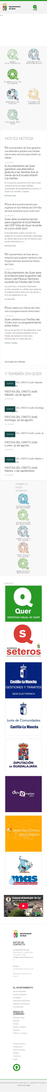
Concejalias (17, 997)
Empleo (15, 1024)
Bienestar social (10, 195)
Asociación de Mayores (23, 523)
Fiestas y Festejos (11, 343)
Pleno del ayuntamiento (21, 1001)
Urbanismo (17, 1056)
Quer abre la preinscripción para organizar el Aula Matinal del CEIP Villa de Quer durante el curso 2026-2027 (23, 224)
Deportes (16, 1021)
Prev (6, 143)
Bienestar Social (18, 1018)
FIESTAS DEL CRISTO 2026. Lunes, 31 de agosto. (21, 444)
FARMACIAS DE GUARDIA (12, 82)
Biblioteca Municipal (24, 572)
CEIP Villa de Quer (23, 556)
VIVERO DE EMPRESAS (34, 102)
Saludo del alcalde (19, 991)
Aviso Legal (26, 1085)
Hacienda (16, 1030)
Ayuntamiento (10, 299)
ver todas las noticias (15, 362)
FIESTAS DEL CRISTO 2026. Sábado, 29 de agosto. (21, 393)
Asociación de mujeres (23, 507)
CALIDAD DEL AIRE (13, 123)
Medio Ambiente (19, 1050)
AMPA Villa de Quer (23, 539)
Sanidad (16, 1053)
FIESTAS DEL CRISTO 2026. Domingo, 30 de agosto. (21, 418)
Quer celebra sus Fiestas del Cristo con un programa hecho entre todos (23, 322)
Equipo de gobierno (20, 994)
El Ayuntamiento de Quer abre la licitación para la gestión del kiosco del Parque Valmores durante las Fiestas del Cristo (23, 277)
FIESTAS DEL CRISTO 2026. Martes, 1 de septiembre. (21, 469)
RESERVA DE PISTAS (13, 102)
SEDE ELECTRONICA (13, 62)
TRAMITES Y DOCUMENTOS (34, 62)
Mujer (15, 1059)
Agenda (10, 383)
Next (8, 143)
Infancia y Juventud (20, 1033)
